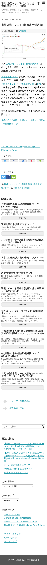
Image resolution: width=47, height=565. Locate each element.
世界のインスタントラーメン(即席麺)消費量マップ (22, 312)
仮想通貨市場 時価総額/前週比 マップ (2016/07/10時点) (20, 354)
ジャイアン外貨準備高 (20, 401)
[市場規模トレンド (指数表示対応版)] (23, 160)
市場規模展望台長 (21, 188)
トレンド (13, 184)
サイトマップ (10, 541)
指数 (39, 84)
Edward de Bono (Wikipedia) (17, 518)
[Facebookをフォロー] (8, 177)
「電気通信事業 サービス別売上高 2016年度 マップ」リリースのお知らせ (22, 374)
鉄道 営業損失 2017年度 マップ (16, 273)
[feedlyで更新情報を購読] (13, 177)
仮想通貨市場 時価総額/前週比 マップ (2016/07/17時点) (20, 205)
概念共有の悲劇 (17, 408)
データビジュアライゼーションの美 (20, 521)
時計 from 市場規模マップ (16, 472)
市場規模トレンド (9, 77)
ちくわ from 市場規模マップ (17, 465)
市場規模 (22, 31)
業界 (30, 184)
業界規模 (37, 184)
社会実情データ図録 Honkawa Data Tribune (24, 525)
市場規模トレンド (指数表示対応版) (22, 64)
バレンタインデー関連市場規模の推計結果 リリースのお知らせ (22, 241)
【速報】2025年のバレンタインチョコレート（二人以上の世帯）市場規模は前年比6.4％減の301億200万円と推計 (24, 446)
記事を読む (23, 218)
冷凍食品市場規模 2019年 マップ (17, 224)
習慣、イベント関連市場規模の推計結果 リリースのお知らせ (22, 289)
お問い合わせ (10, 538)
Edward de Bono (12, 514)
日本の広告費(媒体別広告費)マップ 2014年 (22, 257)
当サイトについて (12, 534)
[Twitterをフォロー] (3, 177)
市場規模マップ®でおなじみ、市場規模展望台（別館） (20, 4)
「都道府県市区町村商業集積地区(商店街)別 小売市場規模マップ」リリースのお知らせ (22, 333)
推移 (6, 184)
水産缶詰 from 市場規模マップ (18, 469)
